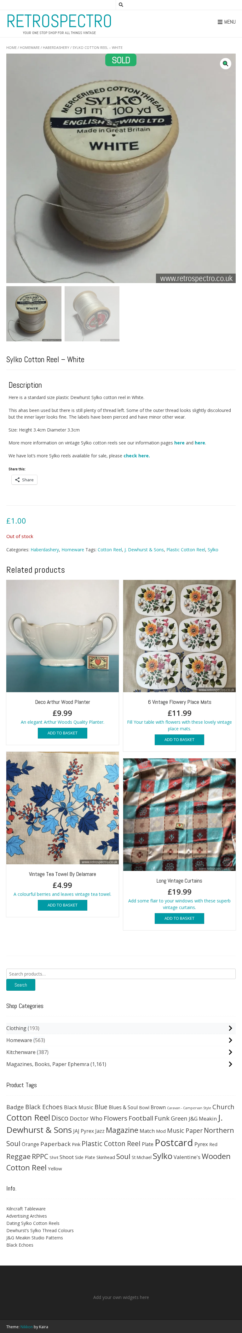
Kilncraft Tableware (26, 1209)
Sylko (213, 550)
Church (223, 1106)
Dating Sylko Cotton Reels (33, 1223)
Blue (101, 1107)
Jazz (100, 1130)
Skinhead (105, 1157)
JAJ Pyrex (83, 1130)
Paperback (55, 1144)
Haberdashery (56, 47)
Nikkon (26, 1327)
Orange (30, 1144)
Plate (147, 1144)
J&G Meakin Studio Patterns (34, 1238)
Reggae (18, 1156)
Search (20, 985)
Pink (76, 1144)
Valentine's (187, 1157)
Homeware (30, 47)
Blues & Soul (123, 1107)
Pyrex (201, 1144)
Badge (15, 1107)
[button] (225, 63)
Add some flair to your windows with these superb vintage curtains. (179, 893)
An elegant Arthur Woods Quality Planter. (62, 711)
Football (141, 1118)
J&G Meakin (203, 1118)
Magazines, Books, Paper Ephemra (47, 1064)
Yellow (55, 1168)
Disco (59, 1117)
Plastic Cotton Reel (185, 550)
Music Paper (185, 1130)
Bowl (144, 1107)
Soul (123, 1156)
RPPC (40, 1156)
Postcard (174, 1142)
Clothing (16, 1028)
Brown (158, 1107)
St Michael (142, 1157)
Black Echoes (44, 1107)
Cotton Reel (110, 550)
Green (179, 1118)
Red (213, 1144)
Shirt (53, 1157)
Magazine (122, 1130)
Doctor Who (86, 1118)
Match (147, 1130)
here (179, 443)
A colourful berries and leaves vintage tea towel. (62, 883)
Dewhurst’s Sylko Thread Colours (40, 1230)
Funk (162, 1118)
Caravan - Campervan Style (189, 1108)
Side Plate (85, 1157)
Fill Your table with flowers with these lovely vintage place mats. (179, 715)
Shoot (67, 1157)
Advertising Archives (26, 1216)
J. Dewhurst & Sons (144, 550)
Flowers (115, 1118)
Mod (161, 1131)
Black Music (78, 1107)
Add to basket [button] (63, 733)
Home (11, 47)
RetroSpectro (59, 21)
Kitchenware (21, 1052)
